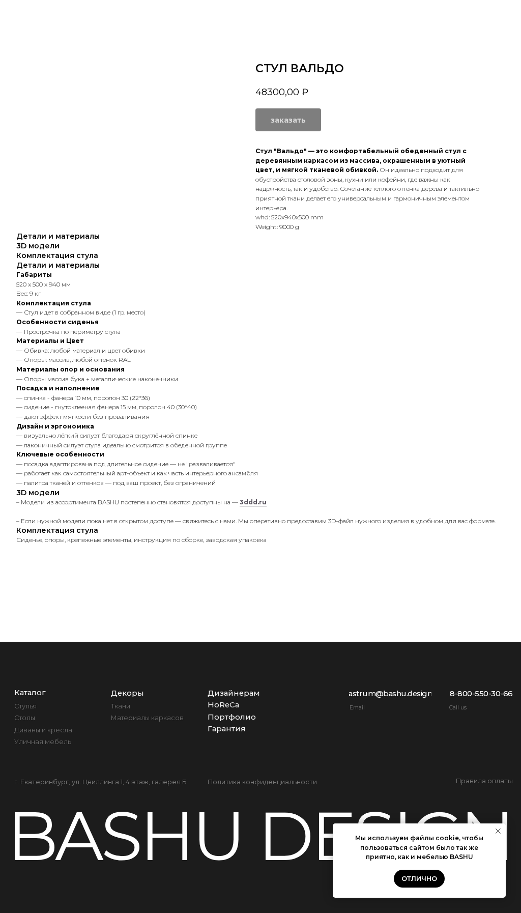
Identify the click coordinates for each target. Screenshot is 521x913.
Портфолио (232, 717)
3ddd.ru (253, 502)
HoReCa (223, 704)
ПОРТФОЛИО (402, 15)
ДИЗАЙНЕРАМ (259, 15)
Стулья (25, 706)
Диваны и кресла (43, 730)
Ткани (120, 706)
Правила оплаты (484, 781)
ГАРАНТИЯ (478, 15)
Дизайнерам (234, 693)
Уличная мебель (42, 742)
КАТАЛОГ (116, 15)
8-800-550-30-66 (476, 25)
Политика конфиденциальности (262, 782)
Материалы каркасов (147, 718)
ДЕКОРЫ (181, 15)
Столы (24, 718)
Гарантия (227, 728)
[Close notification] (498, 831)
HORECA (332, 15)
